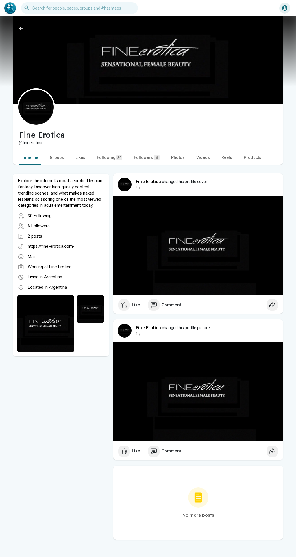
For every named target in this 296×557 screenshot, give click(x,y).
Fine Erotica (60, 266)
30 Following (39, 215)
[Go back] (21, 28)
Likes (80, 157)
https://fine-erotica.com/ (51, 246)
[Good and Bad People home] (10, 8)
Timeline (30, 157)
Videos (203, 157)
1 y (138, 187)
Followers (146, 157)
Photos (178, 157)
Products (252, 157)
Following (109, 157)
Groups (57, 157)
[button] (284, 8)
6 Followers (39, 225)
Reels (226, 157)
